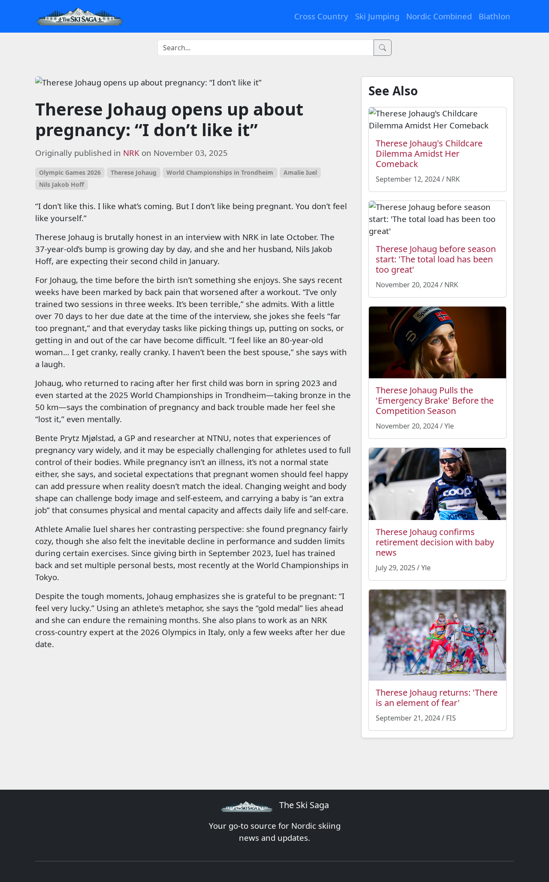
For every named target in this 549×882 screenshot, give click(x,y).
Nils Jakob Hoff (61, 184)
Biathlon (494, 16)
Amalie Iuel (300, 172)
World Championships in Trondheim (219, 172)
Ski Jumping (377, 16)
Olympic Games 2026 (70, 172)
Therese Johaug (134, 172)
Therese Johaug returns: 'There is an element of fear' (437, 698)
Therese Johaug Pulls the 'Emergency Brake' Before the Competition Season (435, 400)
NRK (131, 152)
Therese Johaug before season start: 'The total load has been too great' (436, 259)
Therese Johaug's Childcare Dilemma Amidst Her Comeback (429, 153)
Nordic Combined (439, 16)
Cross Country (321, 16)
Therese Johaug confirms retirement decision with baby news (435, 542)
